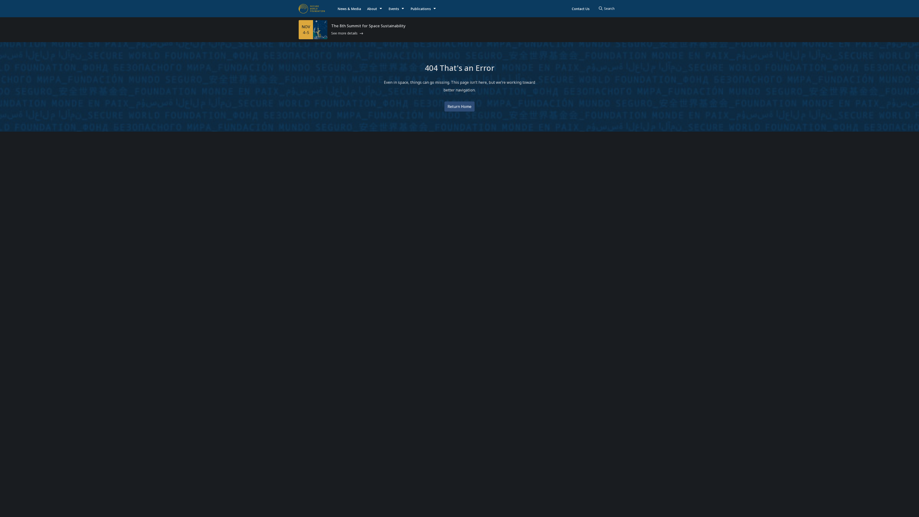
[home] (312, 8)
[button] (375, 8)
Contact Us (580, 8)
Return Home (459, 106)
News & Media (349, 8)
